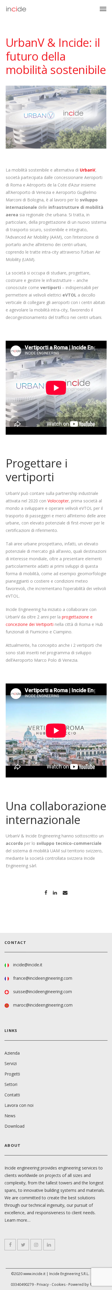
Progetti (12, 1074)
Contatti (12, 1095)
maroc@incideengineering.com (43, 1005)
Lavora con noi (18, 1105)
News (10, 1115)
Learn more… (17, 1220)
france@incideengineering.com (42, 978)
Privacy (43, 1284)
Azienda (12, 1053)
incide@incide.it (27, 965)
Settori (10, 1084)
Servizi (10, 1063)
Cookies (58, 1284)
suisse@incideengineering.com (42, 991)
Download (14, 1126)
